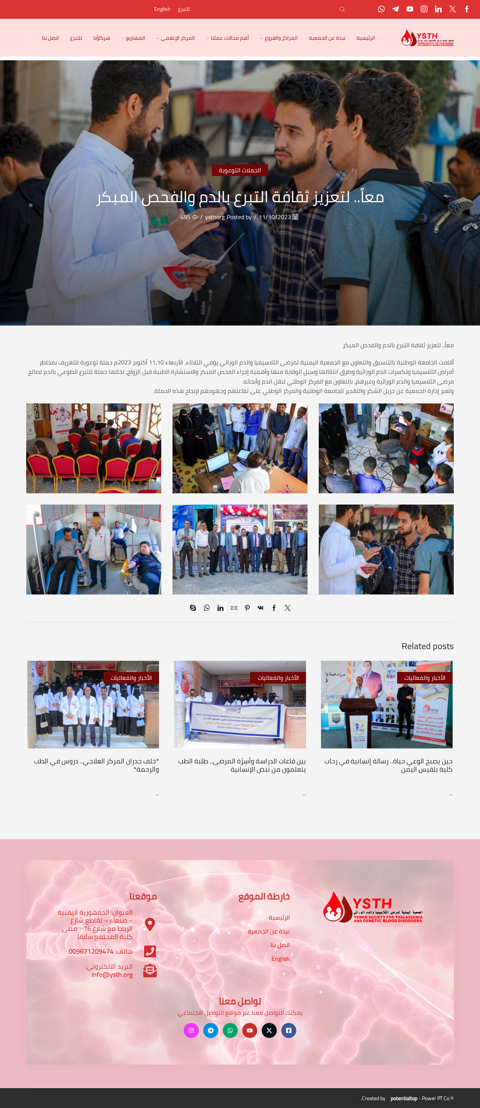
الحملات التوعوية (240, 170)
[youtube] (409, 9)
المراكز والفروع (281, 38)
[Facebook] (467, 9)
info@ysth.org (112, 974)
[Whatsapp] (381, 9)
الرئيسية (366, 38)
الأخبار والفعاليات (425, 677)
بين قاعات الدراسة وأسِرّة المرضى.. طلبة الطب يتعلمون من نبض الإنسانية (242, 764)
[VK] (260, 608)
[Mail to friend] (234, 608)
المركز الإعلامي (178, 38)
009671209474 (91, 951)
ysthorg (215, 217)
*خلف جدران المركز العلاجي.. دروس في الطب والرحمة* (96, 764)
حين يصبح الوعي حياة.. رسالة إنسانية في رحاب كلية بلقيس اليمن (388, 764)
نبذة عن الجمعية (327, 38)
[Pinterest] (247, 608)
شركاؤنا (101, 38)
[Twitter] (452, 9)
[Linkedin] (438, 9)
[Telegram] (395, 9)
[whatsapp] (207, 608)
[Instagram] (424, 9)
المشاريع (135, 38)
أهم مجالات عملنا (230, 38)
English (162, 9)
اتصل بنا (50, 38)
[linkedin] (220, 608)
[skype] (195, 608)
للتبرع (184, 9)
